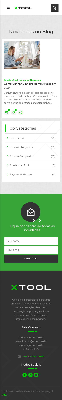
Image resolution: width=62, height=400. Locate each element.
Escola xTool (11, 80)
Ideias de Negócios (30, 80)
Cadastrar (31, 258)
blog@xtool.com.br (31, 356)
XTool (5, 395)
